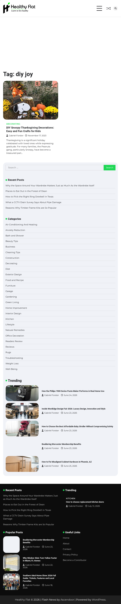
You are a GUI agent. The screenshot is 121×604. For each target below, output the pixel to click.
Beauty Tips (12, 241)
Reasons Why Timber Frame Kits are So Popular (31, 208)
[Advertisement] (60, 41)
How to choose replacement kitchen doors (85, 502)
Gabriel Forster (16, 135)
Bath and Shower (15, 235)
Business (10, 246)
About (66, 543)
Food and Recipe (15, 280)
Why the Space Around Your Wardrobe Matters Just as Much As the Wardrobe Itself (50, 185)
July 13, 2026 (94, 506)
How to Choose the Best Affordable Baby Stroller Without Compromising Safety (77, 426)
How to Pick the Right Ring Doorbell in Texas (29, 196)
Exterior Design (14, 274)
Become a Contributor (74, 560)
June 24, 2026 (70, 395)
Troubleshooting (14, 358)
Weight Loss (12, 363)
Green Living (12, 302)
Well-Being (11, 369)
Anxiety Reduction (15, 230)
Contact (67, 549)
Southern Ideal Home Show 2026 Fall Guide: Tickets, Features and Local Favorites (39, 578)
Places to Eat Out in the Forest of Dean (26, 191)
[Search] (115, 8)
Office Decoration (15, 335)
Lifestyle (10, 324)
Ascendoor (67, 599)
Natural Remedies (15, 330)
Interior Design (13, 313)
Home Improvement (16, 308)
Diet (8, 269)
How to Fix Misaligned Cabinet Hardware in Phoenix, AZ (67, 462)
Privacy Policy (70, 554)
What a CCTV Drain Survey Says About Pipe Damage (33, 202)
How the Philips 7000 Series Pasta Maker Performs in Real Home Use (73, 391)
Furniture (10, 285)
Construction (12, 258)
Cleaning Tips (13, 252)
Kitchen (10, 319)
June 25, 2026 (70, 466)
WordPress (99, 599)
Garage (9, 291)
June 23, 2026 (70, 413)
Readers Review (14, 341)
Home (66, 538)
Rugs (8, 352)
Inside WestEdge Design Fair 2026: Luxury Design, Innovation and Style (73, 409)
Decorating (13, 124)
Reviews (10, 347)
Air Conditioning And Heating (21, 224)
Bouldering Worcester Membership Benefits (61, 444)
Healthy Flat (22, 599)
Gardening (11, 296)
